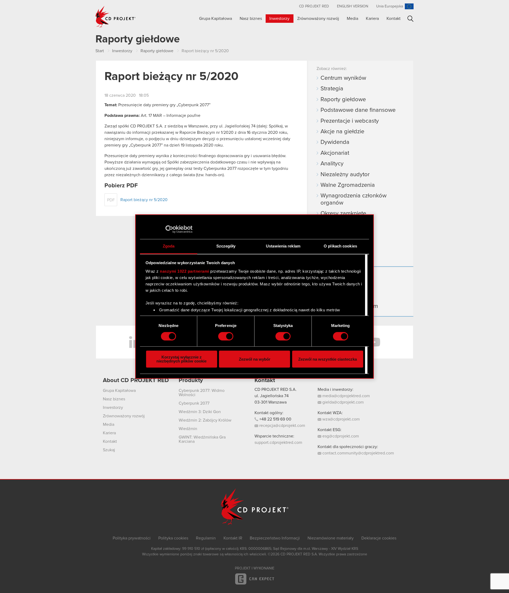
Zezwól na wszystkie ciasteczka (327, 359)
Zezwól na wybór (254, 359)
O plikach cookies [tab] (340, 246)
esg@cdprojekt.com (340, 436)
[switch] (225, 336)
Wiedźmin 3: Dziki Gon (200, 412)
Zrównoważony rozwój (318, 18)
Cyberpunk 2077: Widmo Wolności (202, 392)
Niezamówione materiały (331, 538)
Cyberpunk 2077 (194, 403)
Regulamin (206, 538)
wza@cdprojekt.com (340, 419)
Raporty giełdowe (343, 100)
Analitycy (332, 164)
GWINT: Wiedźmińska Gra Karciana (202, 439)
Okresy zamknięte (343, 213)
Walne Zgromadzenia (348, 185)
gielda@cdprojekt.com (342, 402)
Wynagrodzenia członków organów (354, 199)
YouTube (374, 342)
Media (352, 18)
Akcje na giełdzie (342, 132)
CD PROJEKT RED (314, 6)
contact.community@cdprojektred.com (357, 453)
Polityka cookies (173, 538)
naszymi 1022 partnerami (184, 271)
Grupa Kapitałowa (215, 18)
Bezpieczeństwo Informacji (275, 538)
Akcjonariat (335, 153)
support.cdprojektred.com (278, 442)
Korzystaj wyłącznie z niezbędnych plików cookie (181, 359)
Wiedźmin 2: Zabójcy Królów (205, 420)
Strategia (332, 89)
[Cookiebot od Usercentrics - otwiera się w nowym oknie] (169, 229)
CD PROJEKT (115, 16)
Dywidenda (335, 142)
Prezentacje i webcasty (350, 121)
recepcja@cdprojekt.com (281, 425)
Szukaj (410, 19)
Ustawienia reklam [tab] (283, 246)
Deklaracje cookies (378, 538)
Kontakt (394, 18)
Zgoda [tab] (169, 246)
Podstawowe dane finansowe (358, 110)
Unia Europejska (389, 6)
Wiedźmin (188, 429)
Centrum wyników (343, 78)
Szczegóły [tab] (226, 246)
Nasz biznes (251, 18)
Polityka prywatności (132, 538)
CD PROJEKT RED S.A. (275, 389)
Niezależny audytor (345, 175)
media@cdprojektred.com (345, 396)
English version (352, 6)
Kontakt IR (232, 538)
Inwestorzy (279, 18)
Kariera (372, 18)
